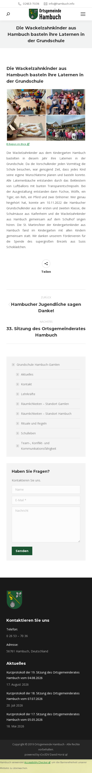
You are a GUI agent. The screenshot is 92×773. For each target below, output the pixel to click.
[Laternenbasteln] (46, 115)
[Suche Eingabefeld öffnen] (8, 14)
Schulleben (28, 433)
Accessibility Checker (36, 762)
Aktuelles (27, 374)
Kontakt (26, 384)
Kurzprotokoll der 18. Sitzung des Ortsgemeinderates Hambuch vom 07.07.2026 (43, 696)
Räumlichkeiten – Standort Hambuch (46, 414)
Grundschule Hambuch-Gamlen (38, 365)
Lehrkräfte (28, 394)
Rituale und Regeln (34, 423)
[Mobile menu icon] (83, 14)
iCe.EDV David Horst (52, 754)
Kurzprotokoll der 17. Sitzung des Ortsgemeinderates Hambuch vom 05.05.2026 (43, 717)
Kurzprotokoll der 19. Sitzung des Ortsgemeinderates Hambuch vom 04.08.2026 (43, 675)
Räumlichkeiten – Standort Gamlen (45, 404)
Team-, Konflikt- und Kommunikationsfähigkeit (38, 446)
